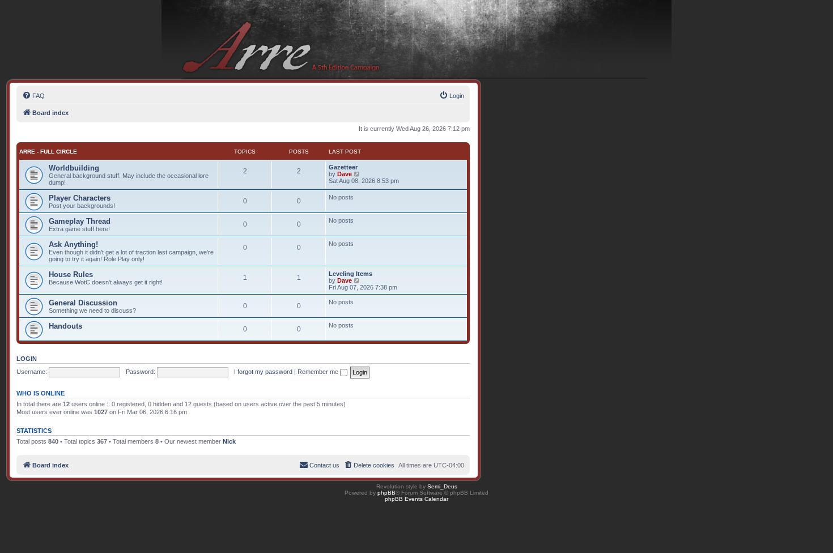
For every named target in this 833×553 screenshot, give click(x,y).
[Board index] (417, 40)
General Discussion (83, 303)
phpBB (386, 493)
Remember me (319, 371)
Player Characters (79, 198)
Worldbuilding (74, 168)
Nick (229, 441)
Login (26, 358)
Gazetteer (343, 167)
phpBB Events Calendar (416, 499)
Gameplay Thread (79, 221)
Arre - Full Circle (48, 151)
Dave (344, 174)
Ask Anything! (73, 244)
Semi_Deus (442, 486)
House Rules (71, 274)
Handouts (65, 326)
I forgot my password (263, 371)
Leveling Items (350, 273)
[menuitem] (33, 96)
